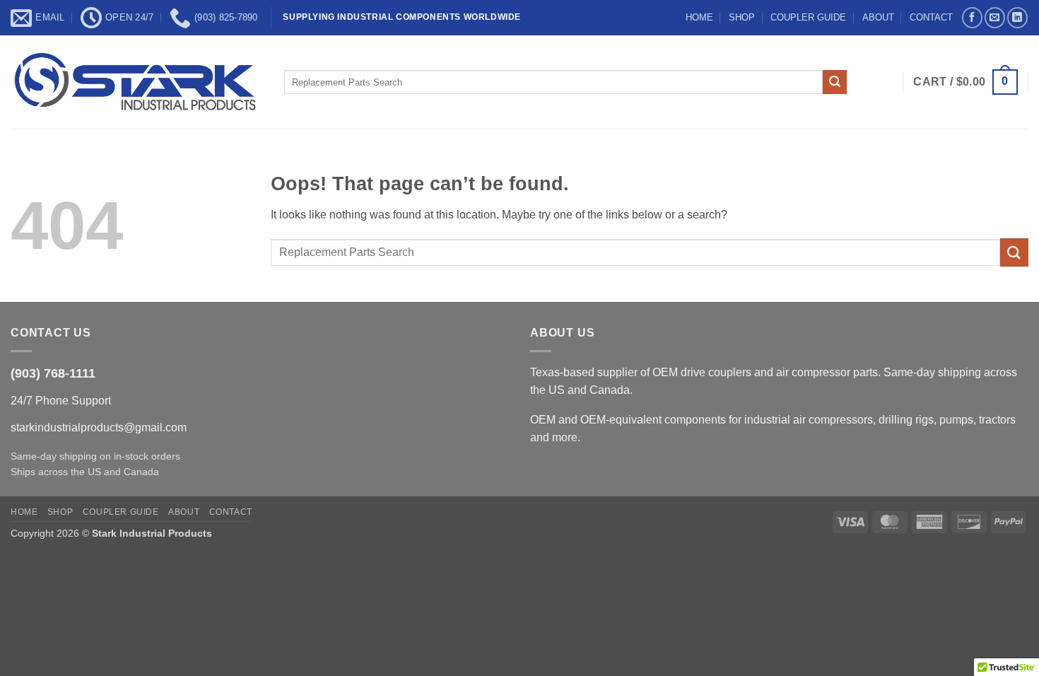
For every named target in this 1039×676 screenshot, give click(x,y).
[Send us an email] (995, 17)
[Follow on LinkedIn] (1017, 17)
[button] (965, 82)
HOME (699, 17)
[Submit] (835, 82)
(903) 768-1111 (53, 373)
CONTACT (931, 17)
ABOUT (878, 17)
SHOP (742, 17)
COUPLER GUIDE (808, 17)
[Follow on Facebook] (972, 17)
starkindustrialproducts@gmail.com (99, 427)
